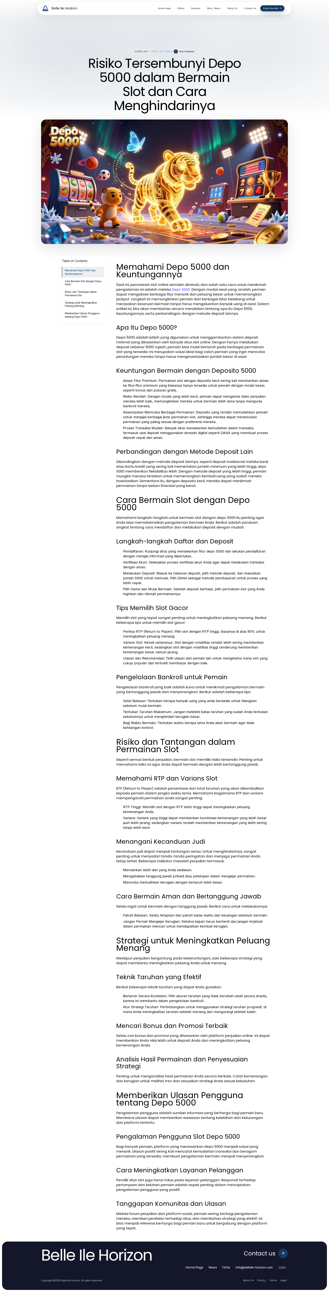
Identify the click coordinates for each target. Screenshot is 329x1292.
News (213, 1267)
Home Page (194, 1267)
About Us (248, 1280)
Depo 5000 (181, 289)
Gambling (141, 51)
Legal (283, 1280)
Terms (273, 1280)
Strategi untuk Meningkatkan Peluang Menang (81, 304)
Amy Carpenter (186, 51)
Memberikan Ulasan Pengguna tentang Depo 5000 (82, 315)
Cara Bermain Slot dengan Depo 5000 (83, 283)
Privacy (261, 1280)
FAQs (226, 1267)
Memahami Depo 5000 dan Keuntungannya (80, 272)
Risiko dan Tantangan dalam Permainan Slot (81, 293)
